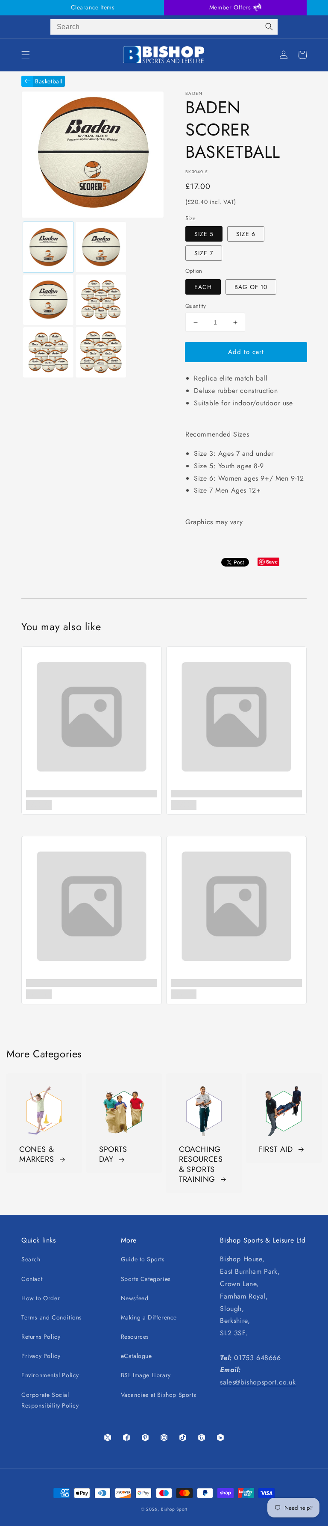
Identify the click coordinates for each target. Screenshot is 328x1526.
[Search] (269, 27)
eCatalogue (136, 1356)
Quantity (195, 306)
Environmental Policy (50, 1375)
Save (272, 561)
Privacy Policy (40, 1356)
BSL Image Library (146, 1375)
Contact (31, 1279)
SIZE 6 (245, 234)
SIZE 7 (203, 253)
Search (31, 1259)
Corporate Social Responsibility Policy (50, 1400)
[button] (25, 54)
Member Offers (231, 7)
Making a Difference (149, 1317)
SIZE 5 (204, 234)
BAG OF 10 (250, 287)
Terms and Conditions (51, 1317)
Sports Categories (146, 1279)
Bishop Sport (174, 1509)
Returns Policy (40, 1336)
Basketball (48, 81)
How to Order (40, 1298)
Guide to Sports (143, 1259)
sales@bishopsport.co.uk (258, 1382)
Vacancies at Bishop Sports (158, 1394)
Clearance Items (93, 7)
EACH (203, 287)
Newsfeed (135, 1298)
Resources (135, 1336)
